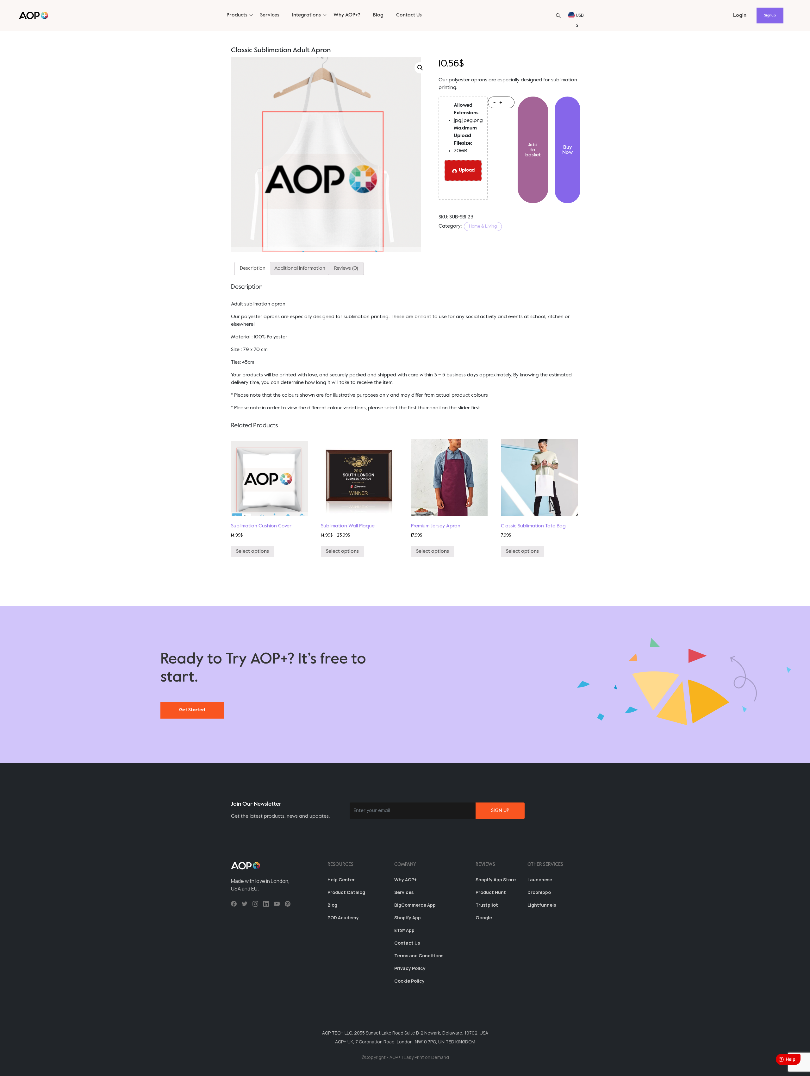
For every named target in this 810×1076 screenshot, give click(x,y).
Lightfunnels (541, 905)
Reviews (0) (346, 268)
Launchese (539, 880)
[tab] (252, 268)
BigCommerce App (415, 905)
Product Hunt (491, 892)
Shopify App (407, 918)
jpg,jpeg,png (468, 113)
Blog (378, 15)
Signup (770, 15)
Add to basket (533, 150)
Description (252, 268)
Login (739, 15)
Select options (252, 551)
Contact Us (409, 15)
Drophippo (539, 892)
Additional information (299, 268)
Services (269, 15)
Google (484, 918)
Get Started (192, 710)
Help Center (341, 880)
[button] (558, 15)
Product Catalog (346, 892)
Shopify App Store (496, 880)
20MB (465, 140)
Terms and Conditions (418, 956)
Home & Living (483, 226)
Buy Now (567, 150)
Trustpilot (487, 905)
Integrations (306, 15)
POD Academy (343, 918)
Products (237, 15)
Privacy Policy (410, 968)
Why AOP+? (346, 15)
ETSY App (404, 930)
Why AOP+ (405, 880)
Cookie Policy (409, 981)
